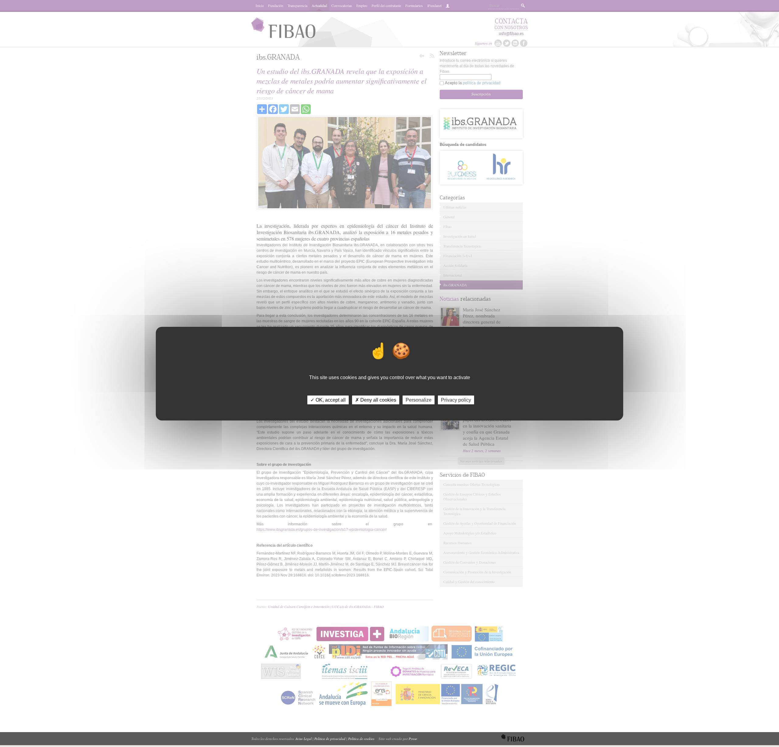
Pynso (413, 738)
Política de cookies (361, 738)
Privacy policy (456, 399)
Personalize (418, 399)
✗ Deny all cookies (375, 399)
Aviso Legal (303, 738)
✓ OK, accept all (328, 399)
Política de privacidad (329, 738)
